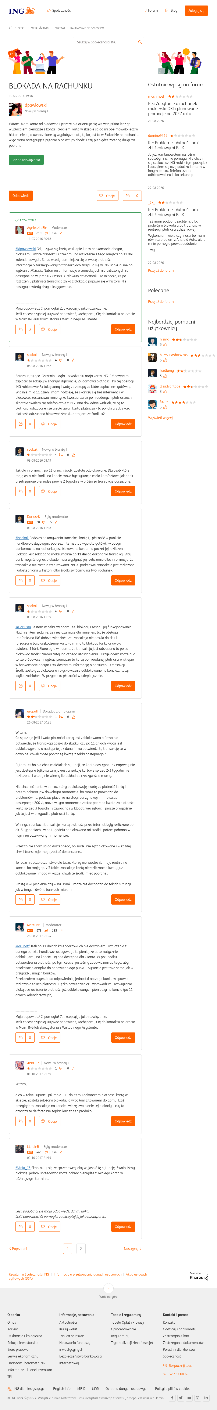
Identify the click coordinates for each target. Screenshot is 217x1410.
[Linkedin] (206, 1398)
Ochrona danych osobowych (127, 1388)
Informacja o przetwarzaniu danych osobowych (88, 1274)
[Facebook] (172, 1398)
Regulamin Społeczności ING (29, 1274)
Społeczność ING (10, 27)
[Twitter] (180, 1398)
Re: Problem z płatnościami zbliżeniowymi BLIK (173, 145)
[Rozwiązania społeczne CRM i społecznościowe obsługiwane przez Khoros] (199, 1276)
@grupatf (22, 946)
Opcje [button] (110, 196)
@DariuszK (23, 627)
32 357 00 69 (179, 1374)
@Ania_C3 (23, 1168)
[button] (128, 196)
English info (62, 1388)
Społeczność (61, 10)
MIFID (81, 1388)
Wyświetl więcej (160, 418)
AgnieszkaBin (37, 228)
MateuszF (34, 925)
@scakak (22, 538)
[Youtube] (189, 1398)
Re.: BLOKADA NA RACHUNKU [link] (87, 27)
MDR (95, 1388)
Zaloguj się (196, 10)
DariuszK (33, 517)
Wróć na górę (108, 1297)
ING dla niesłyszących (30, 1389)
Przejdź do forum (161, 270)
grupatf (32, 711)
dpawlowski (36, 105)
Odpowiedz (21, 196)
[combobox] (108, 42)
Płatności (60, 27)
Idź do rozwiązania (26, 160)
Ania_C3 (33, 1063)
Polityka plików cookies (172, 1388)
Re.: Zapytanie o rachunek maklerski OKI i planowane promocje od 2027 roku (173, 108)
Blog (174, 10)
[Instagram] (197, 1398)
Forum (153, 10)
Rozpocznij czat (180, 1365)
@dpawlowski (25, 249)
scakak (32, 355)
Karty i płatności (40, 27)
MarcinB (33, 1146)
